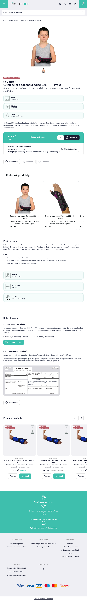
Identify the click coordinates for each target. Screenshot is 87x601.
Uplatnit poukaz (70, 149)
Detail (26, 476)
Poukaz (13, 476)
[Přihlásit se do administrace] (84, 598)
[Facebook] (43, 569)
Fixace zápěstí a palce (21, 20)
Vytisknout (13, 162)
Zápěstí (9, 20)
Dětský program (35, 20)
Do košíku (73, 138)
